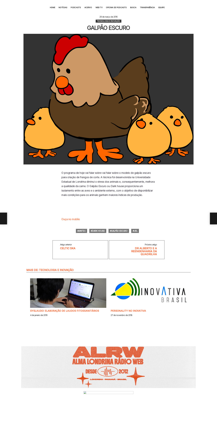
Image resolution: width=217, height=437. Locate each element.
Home (52, 7)
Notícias (63, 7)
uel (135, 231)
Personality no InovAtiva (128, 310)
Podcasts (76, 7)
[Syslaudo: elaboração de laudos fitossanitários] (68, 293)
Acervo (88, 7)
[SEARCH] (169, 7)
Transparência (147, 7)
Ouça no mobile (70, 219)
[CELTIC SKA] (3, 218)
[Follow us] (213, 7)
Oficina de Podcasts (116, 7)
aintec (82, 231)
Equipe (161, 7)
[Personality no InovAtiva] (149, 293)
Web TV (99, 7)
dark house (98, 231)
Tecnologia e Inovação (56, 270)
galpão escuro (119, 231)
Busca (133, 7)
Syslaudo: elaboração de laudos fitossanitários (64, 310)
